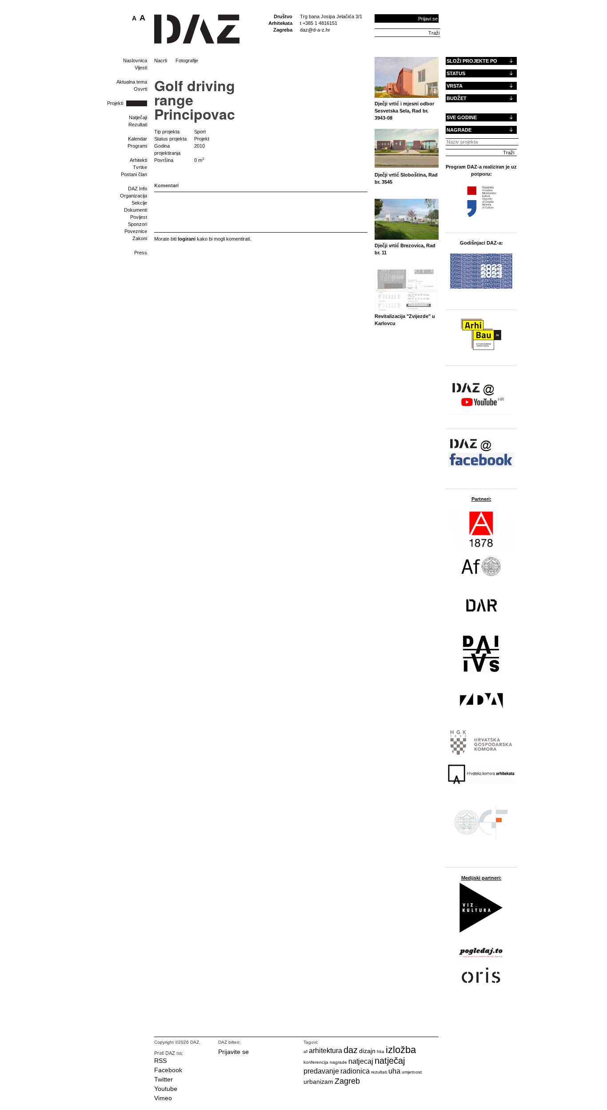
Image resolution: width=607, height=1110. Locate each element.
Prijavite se (233, 1051)
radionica (355, 1071)
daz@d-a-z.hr (315, 29)
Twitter (163, 1079)
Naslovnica (135, 60)
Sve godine (462, 117)
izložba (401, 1049)
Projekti (115, 103)
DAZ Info (137, 188)
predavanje (321, 1071)
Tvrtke (140, 167)
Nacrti (160, 60)
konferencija (316, 1062)
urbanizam (318, 1081)
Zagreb (347, 1081)
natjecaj (360, 1061)
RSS (160, 1060)
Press (140, 252)
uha (394, 1071)
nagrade (338, 1062)
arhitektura (325, 1050)
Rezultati (137, 124)
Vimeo (163, 1098)
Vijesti (141, 67)
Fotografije (187, 60)
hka (380, 1051)
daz (350, 1050)
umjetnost (412, 1072)
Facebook (168, 1070)
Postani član (134, 174)
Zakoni (139, 238)
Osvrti (140, 89)
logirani (187, 238)
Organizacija (133, 195)
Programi (137, 146)
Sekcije (139, 202)
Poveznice (135, 231)
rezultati (379, 1072)
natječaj (390, 1061)
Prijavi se (428, 18)
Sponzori (137, 224)
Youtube (165, 1088)
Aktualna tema (131, 81)
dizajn (367, 1050)
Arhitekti (138, 160)
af (305, 1051)
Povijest (138, 217)
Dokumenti (135, 210)
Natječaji (138, 117)
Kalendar (137, 138)
